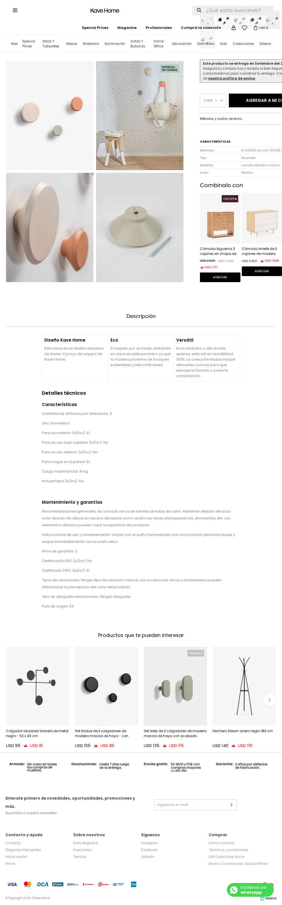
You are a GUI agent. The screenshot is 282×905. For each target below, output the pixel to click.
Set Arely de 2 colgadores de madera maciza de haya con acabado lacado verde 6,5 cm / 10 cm (175, 734)
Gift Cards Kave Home (227, 856)
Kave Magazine (85, 843)
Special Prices (28, 43)
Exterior (265, 43)
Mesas (71, 43)
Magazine (127, 27)
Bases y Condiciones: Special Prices (238, 863)
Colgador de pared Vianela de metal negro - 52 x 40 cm (37, 733)
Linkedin (147, 856)
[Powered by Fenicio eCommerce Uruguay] (268, 898)
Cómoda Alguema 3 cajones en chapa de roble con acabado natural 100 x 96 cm (218, 251)
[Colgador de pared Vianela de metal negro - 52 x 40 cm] (37, 686)
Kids (223, 43)
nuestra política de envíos (231, 78)
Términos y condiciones (228, 849)
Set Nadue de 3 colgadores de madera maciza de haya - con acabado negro (101, 734)
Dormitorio (206, 43)
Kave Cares (82, 849)
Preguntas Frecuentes (23, 849)
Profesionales (159, 27)
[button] (269, 700)
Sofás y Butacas (138, 43)
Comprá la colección (201, 27)
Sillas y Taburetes (50, 43)
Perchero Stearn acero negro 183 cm (243, 731)
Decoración (182, 43)
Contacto (13, 843)
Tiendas (79, 856)
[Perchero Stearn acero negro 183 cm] (244, 686)
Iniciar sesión (16, 856)
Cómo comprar (222, 843)
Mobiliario (91, 43)
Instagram (149, 843)
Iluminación (115, 43)
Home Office (159, 43)
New (14, 43)
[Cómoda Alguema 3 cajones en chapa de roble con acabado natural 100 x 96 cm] (220, 218)
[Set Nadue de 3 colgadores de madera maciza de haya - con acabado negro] (106, 686)
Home (10, 863)
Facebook (149, 849)
